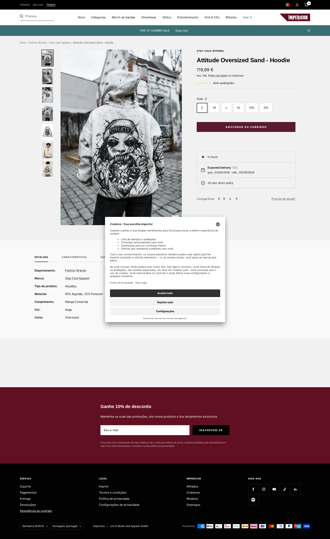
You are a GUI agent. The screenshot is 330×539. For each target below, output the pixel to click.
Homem (25, 4)
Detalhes (41, 257)
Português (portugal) (65, 526)
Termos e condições (112, 492)
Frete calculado (217, 75)
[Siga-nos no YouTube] (274, 489)
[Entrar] (297, 4)
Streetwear (148, 17)
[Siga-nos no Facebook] (253, 489)
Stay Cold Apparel (59, 42)
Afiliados (192, 486)
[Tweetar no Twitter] (230, 199)
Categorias (98, 17)
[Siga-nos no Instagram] (264, 489)
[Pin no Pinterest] (224, 199)
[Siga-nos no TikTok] (285, 489)
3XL (266, 107)
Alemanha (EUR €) (33, 526)
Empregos (193, 505)
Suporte (25, 486)
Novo (81, 17)
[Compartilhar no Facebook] (219, 199)
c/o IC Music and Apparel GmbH (129, 526)
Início (23, 42)
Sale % (247, 17)
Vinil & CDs (212, 17)
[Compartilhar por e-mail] (236, 199)
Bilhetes (231, 17)
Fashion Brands (37, 42)
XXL (252, 107)
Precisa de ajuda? (283, 199)
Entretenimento (187, 17)
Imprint (103, 486)
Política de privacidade (114, 498)
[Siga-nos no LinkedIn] (295, 489)
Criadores (193, 492)
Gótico (167, 17)
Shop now (181, 30)
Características (74, 257)
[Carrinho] (306, 5)
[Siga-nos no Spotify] (253, 500)
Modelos (192, 498)
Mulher (38, 4)
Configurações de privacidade (119, 505)
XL (238, 107)
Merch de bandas (123, 17)
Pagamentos (28, 492)
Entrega (25, 498)
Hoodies (70, 286)
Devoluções (28, 505)
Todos (51, 4)
